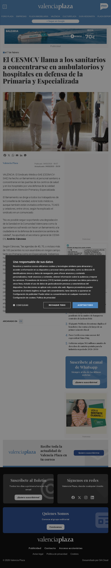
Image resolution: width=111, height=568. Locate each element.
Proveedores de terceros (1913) (39, 280)
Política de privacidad (46, 297)
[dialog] (55, 284)
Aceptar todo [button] (85, 305)
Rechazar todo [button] (57, 305)
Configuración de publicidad (25, 294)
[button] (20, 305)
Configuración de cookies (24, 297)
